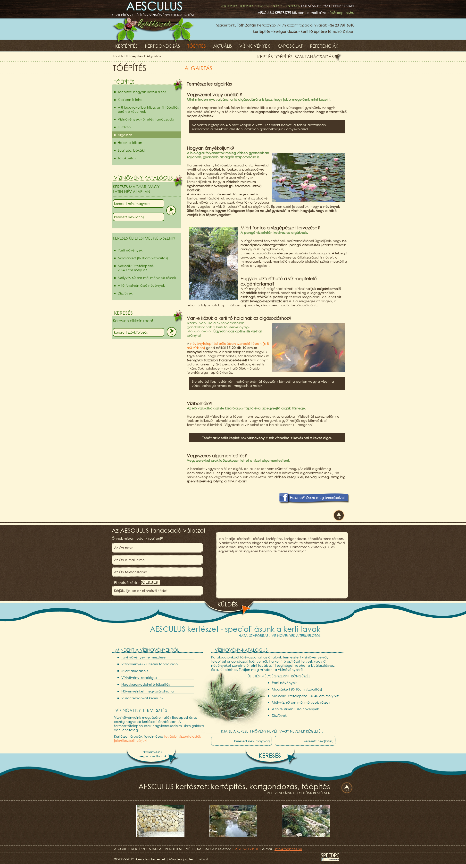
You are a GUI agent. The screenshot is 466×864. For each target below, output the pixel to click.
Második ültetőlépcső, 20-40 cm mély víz (305, 696)
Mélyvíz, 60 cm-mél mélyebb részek (147, 278)
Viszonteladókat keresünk (142, 698)
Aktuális (222, 46)
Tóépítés (196, 46)
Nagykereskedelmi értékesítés (145, 684)
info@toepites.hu (340, 12)
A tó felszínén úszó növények (141, 285)
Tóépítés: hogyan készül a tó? (142, 92)
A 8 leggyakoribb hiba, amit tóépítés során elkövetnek (148, 109)
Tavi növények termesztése (143, 657)
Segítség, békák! (131, 150)
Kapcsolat (290, 46)
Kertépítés (126, 46)
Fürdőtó (124, 127)
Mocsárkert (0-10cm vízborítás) (143, 258)
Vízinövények (254, 46)
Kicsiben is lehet (131, 99)
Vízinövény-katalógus (139, 677)
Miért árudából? (134, 671)
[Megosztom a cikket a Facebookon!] (314, 503)
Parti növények (130, 250)
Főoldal (119, 56)
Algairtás (154, 56)
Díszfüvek (125, 293)
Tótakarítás (127, 158)
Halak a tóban (130, 142)
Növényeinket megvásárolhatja (147, 691)
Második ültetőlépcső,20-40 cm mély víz (136, 268)
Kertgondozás (162, 46)
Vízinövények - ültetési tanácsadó (146, 119)
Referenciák (324, 46)
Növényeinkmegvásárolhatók (152, 754)
